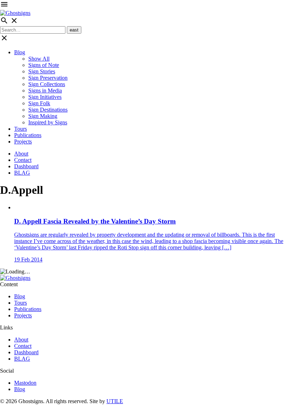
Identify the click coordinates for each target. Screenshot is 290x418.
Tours (20, 129)
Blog (19, 52)
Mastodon (25, 383)
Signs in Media (45, 90)
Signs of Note (43, 65)
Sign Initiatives (45, 97)
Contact (22, 160)
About (21, 154)
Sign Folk (39, 103)
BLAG (22, 173)
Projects (23, 142)
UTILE (114, 401)
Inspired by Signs (47, 122)
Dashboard (26, 166)
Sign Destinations (48, 110)
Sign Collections (46, 84)
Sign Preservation (48, 78)
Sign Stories (41, 71)
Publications (27, 135)
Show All (39, 59)
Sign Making (42, 116)
